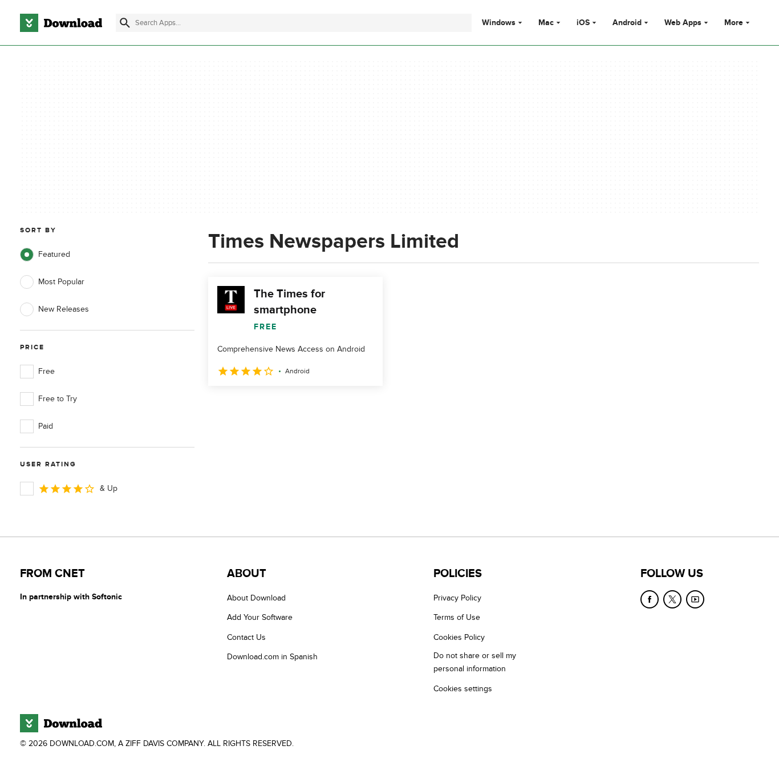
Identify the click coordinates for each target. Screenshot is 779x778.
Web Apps (682, 23)
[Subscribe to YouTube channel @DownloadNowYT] (695, 599)
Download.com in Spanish (272, 657)
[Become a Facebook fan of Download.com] (649, 599)
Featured (54, 254)
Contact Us (246, 637)
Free (46, 371)
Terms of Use (456, 617)
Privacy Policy (457, 598)
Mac (546, 23)
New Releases (63, 309)
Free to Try (57, 399)
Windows (499, 23)
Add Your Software (260, 617)
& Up (108, 488)
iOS (583, 23)
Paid (45, 426)
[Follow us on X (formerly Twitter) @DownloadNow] (672, 599)
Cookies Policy (459, 637)
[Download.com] (61, 23)
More (733, 22)
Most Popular (61, 282)
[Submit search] (125, 23)
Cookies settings (462, 689)
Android (627, 23)
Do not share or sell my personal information (474, 662)
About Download (256, 598)
